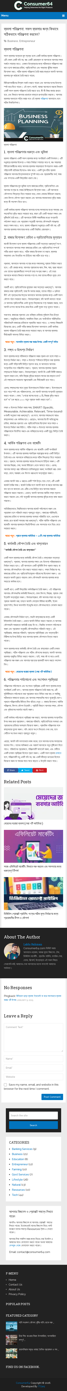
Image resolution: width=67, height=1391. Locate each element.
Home (12, 1280)
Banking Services (22, 1149)
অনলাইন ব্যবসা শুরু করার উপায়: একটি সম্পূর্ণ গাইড (37, 341)
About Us (14, 1289)
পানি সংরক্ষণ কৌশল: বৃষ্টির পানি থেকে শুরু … (36, 1322)
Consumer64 (23, 1383)
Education (18, 1159)
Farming (17, 1169)
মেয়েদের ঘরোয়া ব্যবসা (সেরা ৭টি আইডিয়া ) (34, 671)
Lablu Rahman (32, 944)
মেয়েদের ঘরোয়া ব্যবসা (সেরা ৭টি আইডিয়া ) (23, 823)
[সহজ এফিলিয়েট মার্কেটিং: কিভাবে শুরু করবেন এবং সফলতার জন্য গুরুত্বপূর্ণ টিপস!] (33, 846)
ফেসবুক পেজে (14, 1245)
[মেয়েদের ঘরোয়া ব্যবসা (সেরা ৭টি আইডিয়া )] (33, 803)
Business (12, 41)
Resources (18, 1189)
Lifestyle (17, 1179)
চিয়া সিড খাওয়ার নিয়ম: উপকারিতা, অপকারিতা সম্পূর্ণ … (37, 1337)
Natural (16, 1184)
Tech (15, 1194)
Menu (4, 15)
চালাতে (58, 753)
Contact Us (15, 1284)
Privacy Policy (17, 1294)
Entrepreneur (27, 41)
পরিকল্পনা (44, 98)
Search (33, 1125)
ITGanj (41, 1386)
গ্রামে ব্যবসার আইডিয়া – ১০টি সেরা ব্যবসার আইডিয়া (38, 535)
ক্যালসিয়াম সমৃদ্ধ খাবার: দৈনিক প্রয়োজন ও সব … (39, 1349)
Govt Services (20, 1174)
